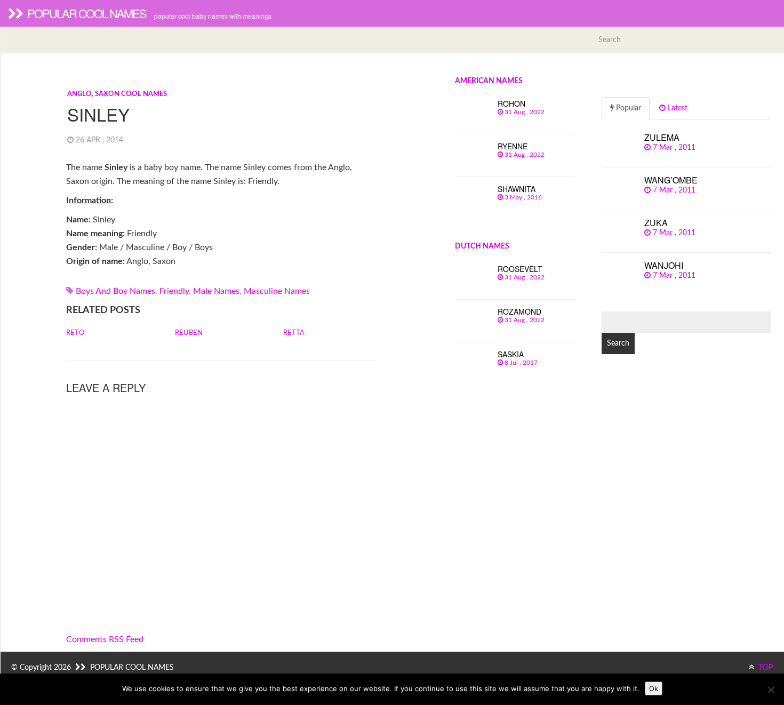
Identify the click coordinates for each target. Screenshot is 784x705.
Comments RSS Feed (104, 639)
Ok (653, 688)
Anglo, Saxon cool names (117, 94)
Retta (294, 333)
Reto (75, 333)
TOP (765, 667)
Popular (627, 108)
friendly (174, 291)
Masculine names (277, 291)
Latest (676, 108)
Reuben (189, 333)
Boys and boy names (115, 291)
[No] (770, 689)
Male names (216, 291)
